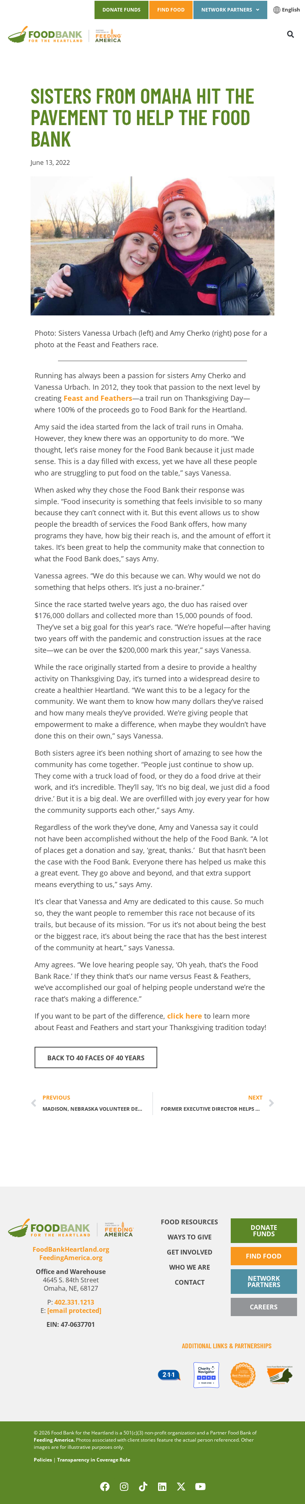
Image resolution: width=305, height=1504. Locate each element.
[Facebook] (104, 1486)
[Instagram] (123, 1486)
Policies (43, 1459)
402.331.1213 (74, 1302)
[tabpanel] (169, 1375)
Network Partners (226, 9)
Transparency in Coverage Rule (93, 1459)
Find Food (171, 9)
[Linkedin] (162, 1486)
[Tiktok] (142, 1486)
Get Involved (189, 1252)
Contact (190, 1282)
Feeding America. (54, 1439)
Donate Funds (121, 9)
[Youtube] (200, 1486)
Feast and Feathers (98, 398)
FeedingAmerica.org (70, 1257)
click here (184, 1016)
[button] (274, 34)
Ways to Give (190, 1237)
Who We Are (189, 1267)
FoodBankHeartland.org (71, 1249)
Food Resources (189, 1222)
